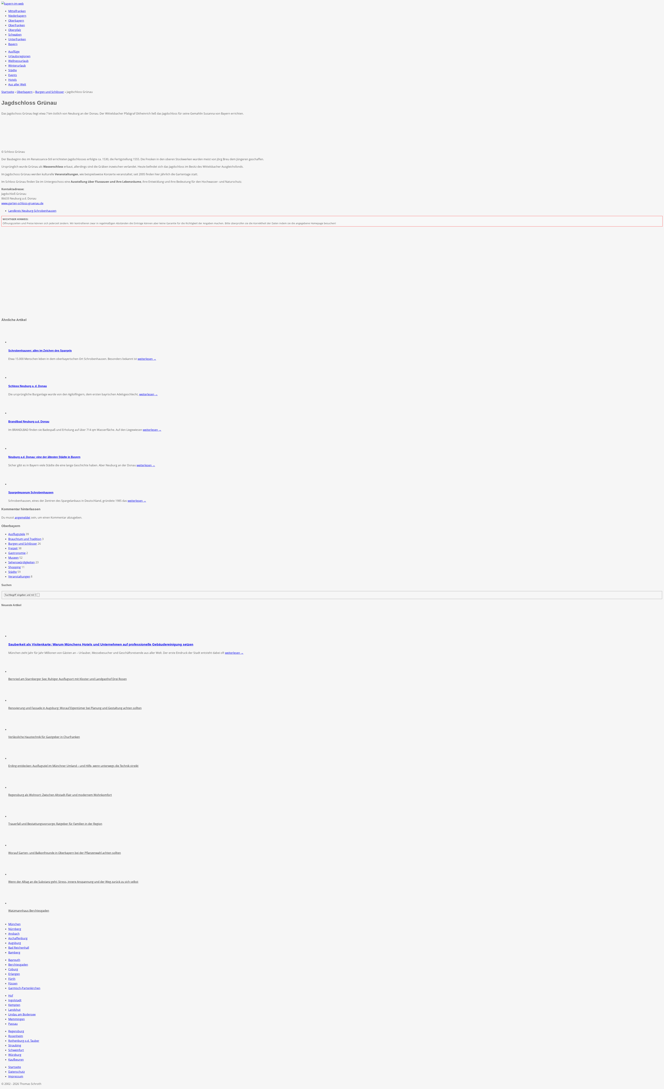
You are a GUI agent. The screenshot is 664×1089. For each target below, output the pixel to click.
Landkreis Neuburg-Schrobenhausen (32, 211)
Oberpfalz (14, 30)
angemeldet (22, 517)
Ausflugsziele (16, 534)
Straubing (14, 1045)
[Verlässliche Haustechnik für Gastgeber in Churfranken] (17, 729)
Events (12, 75)
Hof (10, 995)
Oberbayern (16, 20)
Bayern (12, 44)
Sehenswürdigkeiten (21, 562)
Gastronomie (17, 553)
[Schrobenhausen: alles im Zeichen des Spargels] (17, 342)
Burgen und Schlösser (22, 544)
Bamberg (14, 952)
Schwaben (15, 35)
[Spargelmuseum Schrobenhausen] (17, 484)
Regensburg (16, 1031)
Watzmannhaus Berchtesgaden (28, 911)
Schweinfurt (16, 1050)
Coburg (13, 969)
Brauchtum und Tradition (24, 539)
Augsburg (14, 943)
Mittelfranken (17, 11)
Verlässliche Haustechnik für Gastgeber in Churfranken (44, 737)
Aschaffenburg (17, 938)
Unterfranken (17, 39)
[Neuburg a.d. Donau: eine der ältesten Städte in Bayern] (17, 448)
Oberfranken (16, 25)
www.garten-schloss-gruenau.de (22, 203)
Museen (13, 558)
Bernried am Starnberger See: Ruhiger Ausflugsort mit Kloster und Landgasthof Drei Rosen (67, 679)
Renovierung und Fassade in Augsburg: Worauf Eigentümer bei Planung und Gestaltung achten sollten (75, 708)
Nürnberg (14, 929)
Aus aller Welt (17, 84)
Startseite (14, 1067)
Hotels (12, 80)
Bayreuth (14, 960)
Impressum (15, 1076)
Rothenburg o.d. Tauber (23, 1041)
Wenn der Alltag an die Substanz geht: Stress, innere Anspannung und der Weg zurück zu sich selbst (73, 882)
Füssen (12, 983)
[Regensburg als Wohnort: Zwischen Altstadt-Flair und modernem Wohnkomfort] (17, 787)
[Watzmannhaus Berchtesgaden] (17, 903)
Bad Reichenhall (18, 948)
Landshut (14, 1010)
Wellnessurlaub (18, 61)
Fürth (11, 979)
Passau (13, 1024)
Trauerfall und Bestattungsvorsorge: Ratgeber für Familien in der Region (55, 824)
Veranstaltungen (19, 576)
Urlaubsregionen (19, 56)
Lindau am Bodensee (22, 1014)
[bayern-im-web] (12, 4)
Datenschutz (16, 1072)
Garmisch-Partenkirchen (24, 988)
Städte (12, 70)
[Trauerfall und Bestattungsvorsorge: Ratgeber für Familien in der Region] (17, 816)
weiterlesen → (147, 359)
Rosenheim (15, 1036)
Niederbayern (17, 16)
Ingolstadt (14, 1000)
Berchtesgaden (18, 965)
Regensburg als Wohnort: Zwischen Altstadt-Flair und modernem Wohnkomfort (60, 795)
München (14, 924)
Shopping (14, 567)
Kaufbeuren (16, 1059)
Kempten (14, 1005)
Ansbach (14, 934)
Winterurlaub (17, 65)
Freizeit (13, 548)
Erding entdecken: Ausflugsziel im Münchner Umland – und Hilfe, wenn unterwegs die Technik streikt (73, 766)
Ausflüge (14, 51)
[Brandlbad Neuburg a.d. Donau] (17, 413)
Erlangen (14, 974)
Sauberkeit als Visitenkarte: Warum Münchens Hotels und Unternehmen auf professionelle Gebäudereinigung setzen (100, 644)
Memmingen (16, 1019)
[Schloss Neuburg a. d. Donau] (17, 377)
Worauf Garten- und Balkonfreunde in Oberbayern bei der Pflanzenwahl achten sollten (64, 853)
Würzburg (14, 1055)
